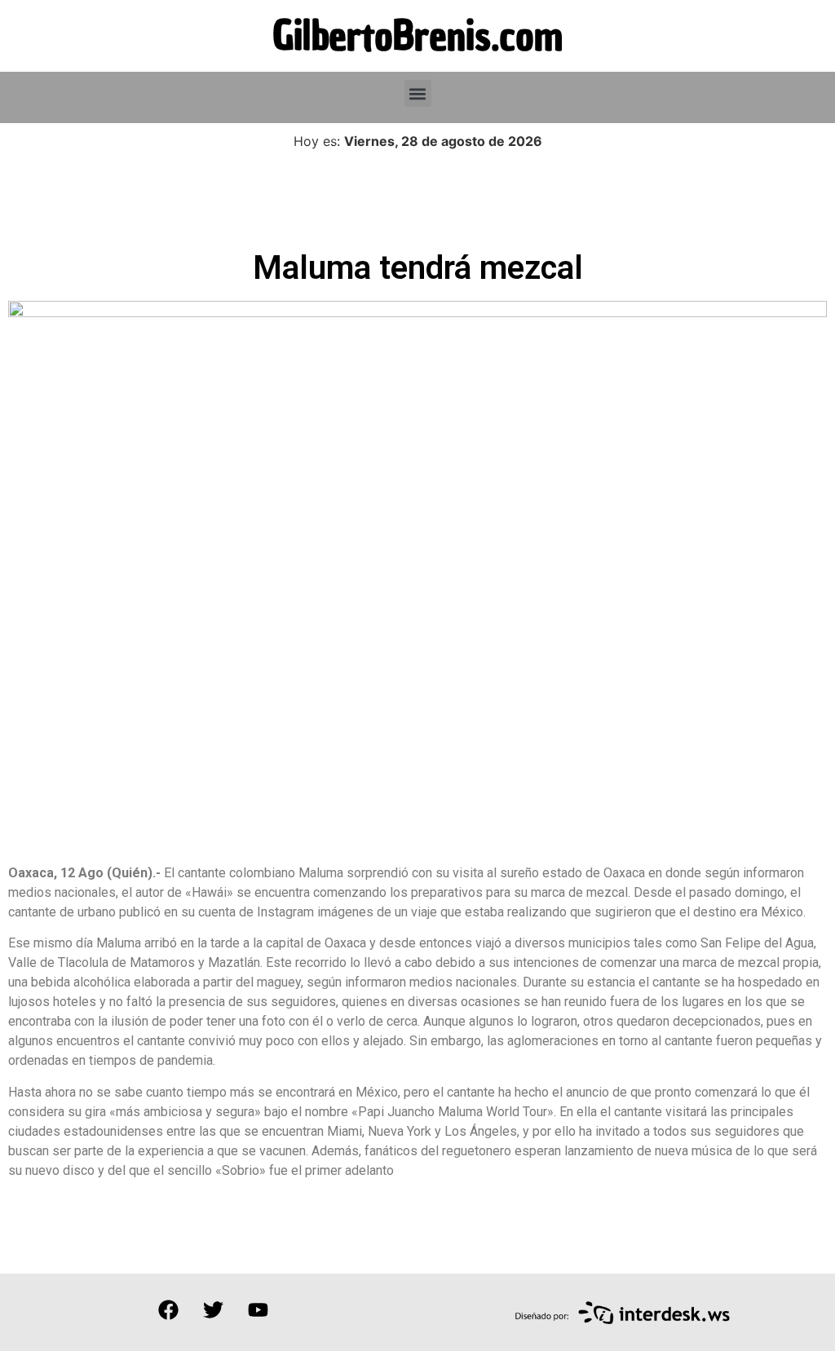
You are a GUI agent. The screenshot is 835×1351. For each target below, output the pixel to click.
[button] (417, 93)
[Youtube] (257, 1310)
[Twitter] (212, 1310)
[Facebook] (168, 1310)
